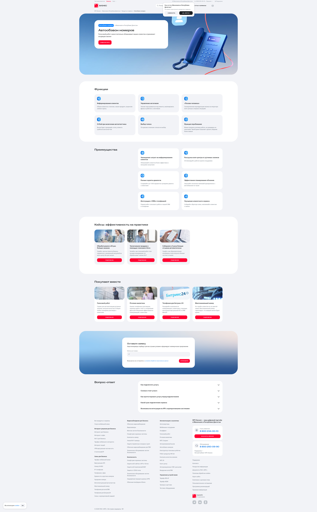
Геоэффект (163, 431)
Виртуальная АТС (99, 463)
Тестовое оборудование (167, 488)
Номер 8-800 (98, 466)
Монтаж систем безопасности (136, 431)
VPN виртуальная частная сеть (104, 449)
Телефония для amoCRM (102, 490)
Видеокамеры (131, 427)
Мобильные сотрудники (167, 427)
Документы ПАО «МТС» (200, 470)
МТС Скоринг (164, 441)
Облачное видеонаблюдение (136, 424)
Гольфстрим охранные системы (137, 434)
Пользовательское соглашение (202, 483)
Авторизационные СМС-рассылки (170, 467)
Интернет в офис (99, 435)
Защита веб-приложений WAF (136, 467)
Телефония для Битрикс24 (102, 493)
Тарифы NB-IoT (164, 478)
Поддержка (198, 451)
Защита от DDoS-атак (134, 470)
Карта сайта (196, 477)
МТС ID (162, 460)
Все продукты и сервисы (102, 421)
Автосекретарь (164, 424)
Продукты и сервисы (127, 11)
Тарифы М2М (164, 482)
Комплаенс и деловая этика (201, 480)
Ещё (114, 1)
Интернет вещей (99, 445)
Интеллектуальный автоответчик (104, 483)
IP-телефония (98, 470)
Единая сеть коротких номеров (104, 476)
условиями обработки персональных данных (156, 361)
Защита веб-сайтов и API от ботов (138, 464)
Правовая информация (200, 490)
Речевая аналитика (166, 437)
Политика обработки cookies (201, 473)
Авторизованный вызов (167, 444)
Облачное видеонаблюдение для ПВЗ (139, 447)
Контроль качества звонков (168, 457)
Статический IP (99, 452)
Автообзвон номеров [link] (139, 11)
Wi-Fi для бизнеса (100, 439)
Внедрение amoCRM (166, 470)
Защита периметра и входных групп (138, 444)
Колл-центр (163, 464)
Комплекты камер (133, 437)
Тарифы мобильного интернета (104, 442)
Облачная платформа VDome (136, 482)
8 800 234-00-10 (203, 1)
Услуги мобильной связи (102, 424)
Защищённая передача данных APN (138, 479)
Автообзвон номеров (166, 447)
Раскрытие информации (200, 467)
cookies (17, 506)
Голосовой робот (165, 434)
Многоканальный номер (102, 486)
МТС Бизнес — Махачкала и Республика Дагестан (107, 11)
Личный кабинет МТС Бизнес (203, 453)
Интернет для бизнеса (101, 432)
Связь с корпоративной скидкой (104, 496)
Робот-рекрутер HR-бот (167, 454)
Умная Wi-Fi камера (133, 441)
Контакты (196, 463)
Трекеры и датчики (166, 485)
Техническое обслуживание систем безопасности (138, 452)
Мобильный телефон (132, 351)
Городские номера (100, 480)
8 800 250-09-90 (209, 447)
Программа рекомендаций (201, 487)
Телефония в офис (100, 473)
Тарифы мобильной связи (102, 460)
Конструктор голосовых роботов (170, 451)
